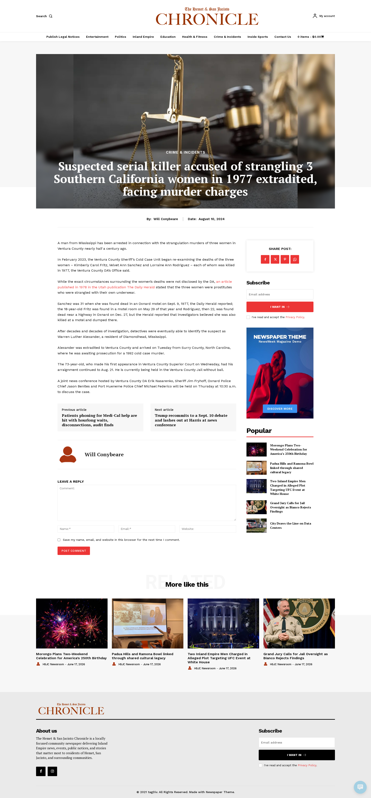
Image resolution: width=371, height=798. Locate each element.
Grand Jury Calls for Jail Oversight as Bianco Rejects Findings (290, 507)
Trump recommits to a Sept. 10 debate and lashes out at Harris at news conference (191, 420)
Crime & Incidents (185, 152)
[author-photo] (39, 664)
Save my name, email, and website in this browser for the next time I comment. (121, 539)
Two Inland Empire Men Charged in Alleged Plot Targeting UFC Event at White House (288, 487)
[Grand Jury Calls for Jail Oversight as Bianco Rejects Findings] (256, 507)
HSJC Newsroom (53, 664)
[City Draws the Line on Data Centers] (256, 525)
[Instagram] (52, 771)
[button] (45, 16)
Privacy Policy (295, 317)
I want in (277, 306)
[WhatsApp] (294, 259)
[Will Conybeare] (68, 454)
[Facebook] (265, 259)
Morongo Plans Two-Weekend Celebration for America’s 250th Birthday (288, 449)
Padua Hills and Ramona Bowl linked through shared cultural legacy (291, 467)
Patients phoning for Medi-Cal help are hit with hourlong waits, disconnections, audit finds (99, 420)
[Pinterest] (285, 259)
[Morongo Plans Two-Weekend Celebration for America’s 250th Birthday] (256, 449)
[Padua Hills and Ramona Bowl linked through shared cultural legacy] (256, 468)
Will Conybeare (166, 219)
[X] (275, 259)
